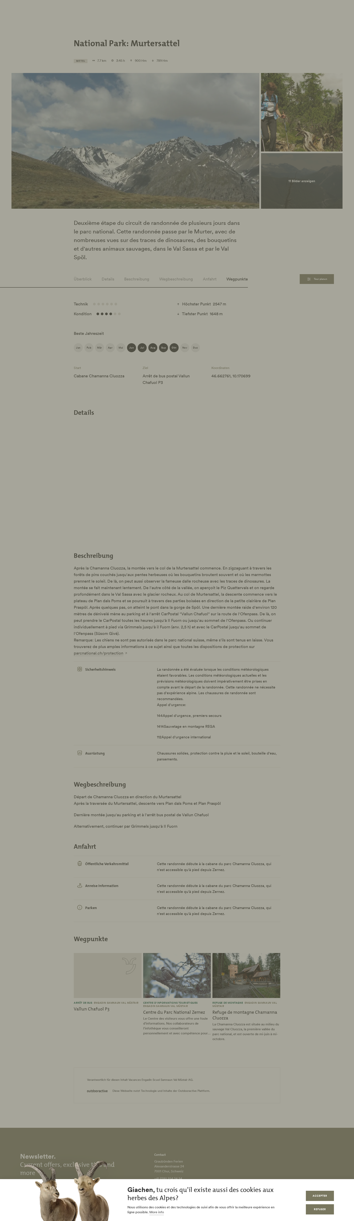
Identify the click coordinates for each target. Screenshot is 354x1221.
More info (156, 1212)
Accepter (320, 1195)
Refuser (320, 1209)
